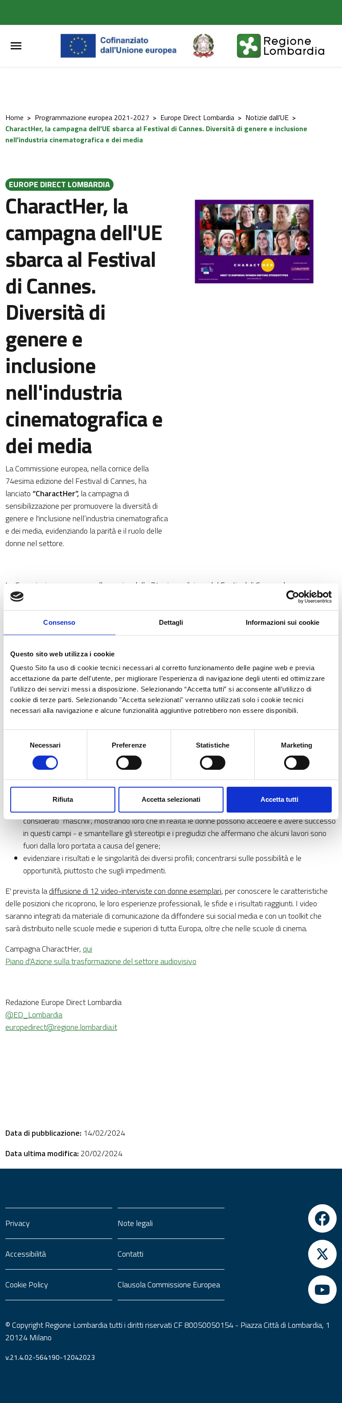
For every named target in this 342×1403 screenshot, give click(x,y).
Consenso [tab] (59, 622)
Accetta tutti (279, 799)
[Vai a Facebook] (283, 1218)
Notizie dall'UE (267, 117)
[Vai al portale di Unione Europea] (125, 46)
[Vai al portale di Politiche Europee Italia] (213, 46)
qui (87, 949)
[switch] (129, 763)
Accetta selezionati (171, 799)
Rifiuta (63, 799)
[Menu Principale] (16, 46)
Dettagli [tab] (171, 622)
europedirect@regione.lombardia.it (61, 1027)
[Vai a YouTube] (283, 1289)
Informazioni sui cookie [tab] (282, 622)
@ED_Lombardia (33, 1015)
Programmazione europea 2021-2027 (92, 117)
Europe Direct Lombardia (197, 117)
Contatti (130, 1254)
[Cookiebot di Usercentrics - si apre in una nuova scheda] (293, 596)
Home (14, 117)
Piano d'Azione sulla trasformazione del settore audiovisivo (100, 961)
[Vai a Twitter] (283, 1254)
